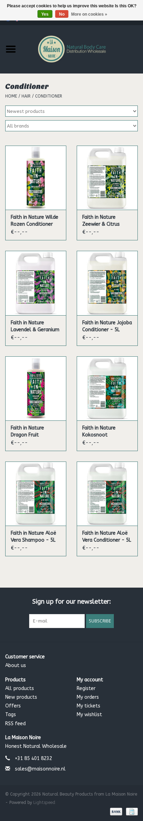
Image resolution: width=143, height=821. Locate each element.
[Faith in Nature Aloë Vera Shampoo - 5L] (35, 494)
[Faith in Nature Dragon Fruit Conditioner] (35, 388)
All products (19, 688)
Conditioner (48, 96)
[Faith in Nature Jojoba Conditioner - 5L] (107, 283)
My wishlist (89, 715)
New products (21, 697)
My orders (88, 697)
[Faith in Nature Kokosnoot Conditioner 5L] (107, 388)
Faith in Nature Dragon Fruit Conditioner (27, 432)
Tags (10, 715)
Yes (45, 14)
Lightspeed (44, 802)
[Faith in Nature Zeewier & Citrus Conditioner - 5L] (107, 178)
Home (11, 96)
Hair (26, 96)
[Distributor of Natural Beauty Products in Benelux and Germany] (82, 49)
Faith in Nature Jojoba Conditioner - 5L (107, 326)
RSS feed (15, 724)
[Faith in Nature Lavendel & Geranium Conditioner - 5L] (35, 283)
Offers (13, 706)
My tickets (88, 706)
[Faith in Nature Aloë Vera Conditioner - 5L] (107, 494)
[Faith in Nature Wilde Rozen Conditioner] (35, 178)
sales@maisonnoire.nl (40, 769)
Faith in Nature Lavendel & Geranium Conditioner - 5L (35, 326)
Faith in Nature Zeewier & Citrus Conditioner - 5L (101, 221)
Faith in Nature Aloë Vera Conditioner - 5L (106, 536)
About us (15, 665)
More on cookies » (89, 14)
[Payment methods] (116, 811)
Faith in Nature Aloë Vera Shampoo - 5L (33, 536)
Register (86, 688)
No (62, 14)
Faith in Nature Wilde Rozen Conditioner (34, 220)
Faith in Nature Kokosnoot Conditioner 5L (99, 432)
